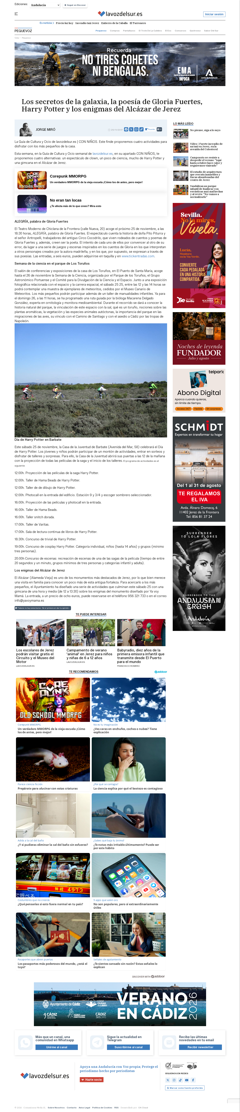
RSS (116, 1107)
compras (115, 30)
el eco (168, 30)
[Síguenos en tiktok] (180, 1080)
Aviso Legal (84, 1107)
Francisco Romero (128, 666)
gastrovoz (195, 30)
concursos (180, 30)
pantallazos (129, 30)
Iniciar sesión (214, 14)
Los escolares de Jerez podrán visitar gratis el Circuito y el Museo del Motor (35, 656)
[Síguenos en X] (167, 1080)
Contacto (72, 1107)
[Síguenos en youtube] (186, 1080)
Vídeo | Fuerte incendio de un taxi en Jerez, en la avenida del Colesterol (206, 147)
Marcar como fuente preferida (186, 1088)
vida (17, 37)
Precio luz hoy (64, 23)
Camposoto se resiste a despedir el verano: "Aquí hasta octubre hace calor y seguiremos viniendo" (206, 161)
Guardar (151, 129)
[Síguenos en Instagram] (174, 1080)
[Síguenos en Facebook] (193, 1080)
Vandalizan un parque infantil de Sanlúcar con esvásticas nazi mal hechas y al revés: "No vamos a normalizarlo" (206, 191)
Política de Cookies (102, 1107)
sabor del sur (211, 30)
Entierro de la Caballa (114, 23)
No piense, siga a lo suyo (205, 130)
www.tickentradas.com (138, 256)
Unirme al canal (56, 1047)
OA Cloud (143, 1107)
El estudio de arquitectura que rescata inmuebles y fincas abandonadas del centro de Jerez (206, 176)
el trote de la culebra (150, 30)
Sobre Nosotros (56, 1107)
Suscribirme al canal (128, 1047)
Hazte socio (93, 1079)
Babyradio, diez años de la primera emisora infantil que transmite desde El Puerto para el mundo (140, 656)
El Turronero (138, 23)
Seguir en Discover (76, 5)
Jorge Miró (45, 130)
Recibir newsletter (200, 1047)
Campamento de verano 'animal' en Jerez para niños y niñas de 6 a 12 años (89, 654)
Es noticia (46, 23)
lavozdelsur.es (103, 154)
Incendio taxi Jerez (87, 23)
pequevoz (101, 30)
